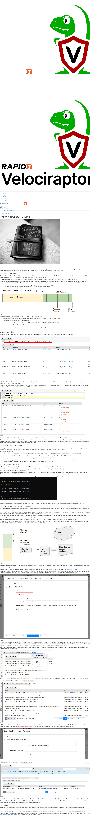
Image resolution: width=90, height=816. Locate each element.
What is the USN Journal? (11, 210)
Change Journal (60, 270)
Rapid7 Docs (6, 200)
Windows (7, 213)
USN (10, 213)
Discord (4, 195)
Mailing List (5, 198)
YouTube (5, 196)
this (58, 439)
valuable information (39, 316)
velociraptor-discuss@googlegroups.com (10, 814)
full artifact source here (72, 569)
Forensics (2, 213)
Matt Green (7, 267)
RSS (4, 199)
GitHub (4, 193)
